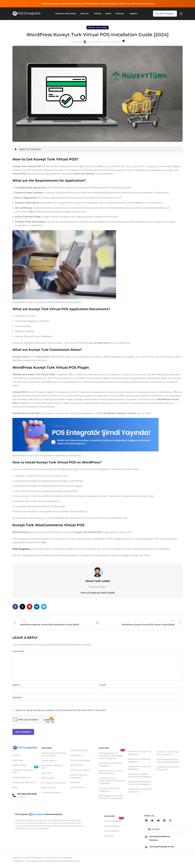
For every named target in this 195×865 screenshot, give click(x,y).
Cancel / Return (49, 760)
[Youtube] (158, 820)
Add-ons (104, 748)
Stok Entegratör (112, 831)
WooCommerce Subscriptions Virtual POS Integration (112, 781)
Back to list (97, 622)
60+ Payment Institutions (54, 782)
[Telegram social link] (44, 607)
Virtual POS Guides (97, 27)
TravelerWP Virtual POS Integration (140, 790)
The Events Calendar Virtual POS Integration (139, 775)
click (43, 542)
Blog (14, 787)
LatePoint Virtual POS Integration (168, 768)
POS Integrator (21, 549)
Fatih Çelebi (94, 41)
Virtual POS (43, 356)
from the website (85, 173)
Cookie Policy (18, 861)
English (155, 829)
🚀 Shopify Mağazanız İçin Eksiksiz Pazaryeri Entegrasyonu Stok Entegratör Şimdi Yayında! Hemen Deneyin (97, 3)
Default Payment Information (78, 776)
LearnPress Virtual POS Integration (139, 752)
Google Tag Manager (80, 760)
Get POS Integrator (165, 13)
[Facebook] (146, 820)
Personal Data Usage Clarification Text (42, 861)
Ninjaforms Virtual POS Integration (139, 767)
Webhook (75, 782)
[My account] (181, 13)
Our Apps (109, 816)
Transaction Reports (51, 792)
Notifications (76, 765)
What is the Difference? (24, 782)
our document (101, 342)
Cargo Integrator (112, 826)
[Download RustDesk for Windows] (146, 837)
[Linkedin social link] (37, 607)
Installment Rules (79, 750)
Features (46, 748)
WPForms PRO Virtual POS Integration (168, 753)
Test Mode (46, 773)
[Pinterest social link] (29, 607)
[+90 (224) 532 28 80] (14, 795)
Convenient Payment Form (51, 766)
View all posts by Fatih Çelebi (97, 592)
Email (103, 685)
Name (16, 685)
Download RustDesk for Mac (161, 847)
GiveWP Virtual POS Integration (109, 789)
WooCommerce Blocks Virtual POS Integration (139, 782)
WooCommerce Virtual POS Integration (110, 772)
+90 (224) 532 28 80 (27, 794)
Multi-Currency (48, 787)
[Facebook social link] (15, 607)
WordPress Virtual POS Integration (110, 764)
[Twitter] (152, 820)
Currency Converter (80, 770)
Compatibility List (21, 777)
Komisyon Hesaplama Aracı (25, 771)
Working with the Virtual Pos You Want (53, 754)
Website (17, 697)
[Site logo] (26, 13)
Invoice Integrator (113, 820)
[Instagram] (170, 820)
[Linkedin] (164, 820)
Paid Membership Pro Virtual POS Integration (168, 760)
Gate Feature (76, 755)
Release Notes (19, 765)
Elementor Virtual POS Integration (139, 760)
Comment (19, 651)
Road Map (17, 760)
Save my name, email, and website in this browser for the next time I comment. (61, 710)
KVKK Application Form (70, 861)
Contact (16, 755)
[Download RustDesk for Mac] (146, 847)
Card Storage (47, 778)
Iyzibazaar (109, 836)
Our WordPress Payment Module (117, 413)
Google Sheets (77, 787)
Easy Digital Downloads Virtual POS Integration (111, 797)
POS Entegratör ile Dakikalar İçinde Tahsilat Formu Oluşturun (111, 755)
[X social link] (22, 607)
